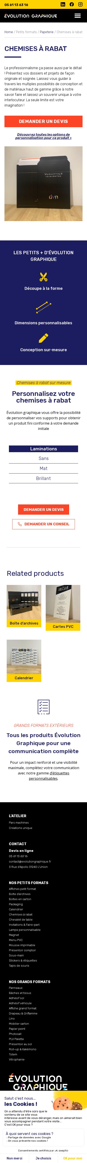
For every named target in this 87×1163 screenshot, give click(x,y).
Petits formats (26, 32)
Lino (12, 1018)
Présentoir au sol (20, 1044)
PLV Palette (16, 1039)
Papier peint (17, 1028)
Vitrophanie (17, 1059)
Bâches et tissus (20, 993)
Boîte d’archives (20, 894)
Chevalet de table (21, 919)
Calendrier (16, 909)
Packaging (16, 904)
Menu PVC (16, 940)
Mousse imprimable (22, 945)
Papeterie (47, 32)
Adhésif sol (16, 998)
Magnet (14, 935)
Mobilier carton (19, 1023)
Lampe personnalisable (25, 929)
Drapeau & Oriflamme (23, 1013)
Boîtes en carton (20, 899)
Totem (13, 1054)
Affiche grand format (22, 1008)
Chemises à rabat (20, 914)
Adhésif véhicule (20, 1003)
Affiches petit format (22, 889)
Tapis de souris (19, 965)
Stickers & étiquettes (23, 960)
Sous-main (16, 955)
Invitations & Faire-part (24, 924)
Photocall (15, 1034)
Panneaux (16, 988)
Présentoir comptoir (22, 950)
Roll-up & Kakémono (22, 1049)
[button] (77, 16)
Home (8, 32)
